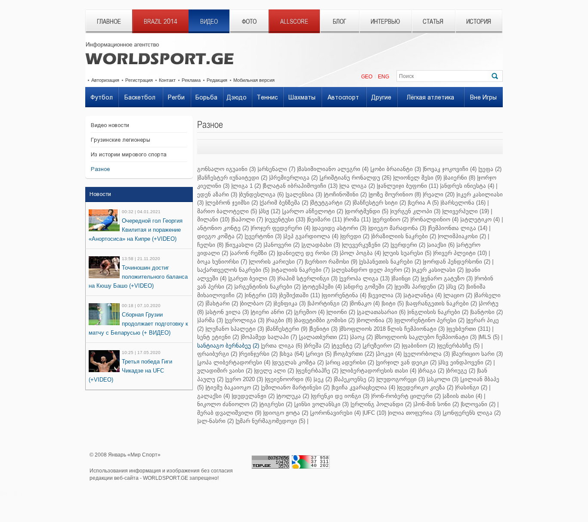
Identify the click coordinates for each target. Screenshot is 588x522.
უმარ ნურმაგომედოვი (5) (271, 421)
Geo (366, 77)
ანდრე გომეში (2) (369, 286)
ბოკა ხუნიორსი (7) (222, 261)
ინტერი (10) (261, 295)
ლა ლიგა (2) (357, 186)
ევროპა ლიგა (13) (365, 278)
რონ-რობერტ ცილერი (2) (406, 396)
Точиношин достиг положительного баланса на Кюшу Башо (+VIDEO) (138, 276)
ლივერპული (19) (466, 211)
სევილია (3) (385, 295)
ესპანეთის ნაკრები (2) (390, 261)
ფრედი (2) (355, 236)
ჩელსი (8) (210, 245)
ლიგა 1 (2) (246, 186)
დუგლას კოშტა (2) (298, 362)
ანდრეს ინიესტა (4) (467, 186)
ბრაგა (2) (431, 370)
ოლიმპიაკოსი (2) (462, 236)
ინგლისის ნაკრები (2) (438, 312)
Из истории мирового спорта (129, 154)
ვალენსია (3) (304, 194)
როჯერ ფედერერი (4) (281, 228)
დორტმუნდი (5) (367, 211)
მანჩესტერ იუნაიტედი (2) (232, 177)
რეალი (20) (439, 194)
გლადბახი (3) (321, 245)
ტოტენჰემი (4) (322, 286)
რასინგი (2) (471, 387)
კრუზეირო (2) (382, 345)
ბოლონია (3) (375, 320)
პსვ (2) (455, 286)
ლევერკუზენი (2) (366, 245)
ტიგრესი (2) (276, 404)
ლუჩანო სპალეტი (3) (235, 329)
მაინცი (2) (406, 278)
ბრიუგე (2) (461, 370)
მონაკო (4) (365, 303)
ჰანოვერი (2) (282, 245)
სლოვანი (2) (478, 404)
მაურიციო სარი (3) (478, 354)
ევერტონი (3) (264, 236)
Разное (100, 169)
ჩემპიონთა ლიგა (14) (458, 228)
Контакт (167, 80)
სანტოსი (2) (487, 312)
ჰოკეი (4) (389, 354)
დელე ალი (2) (274, 370)
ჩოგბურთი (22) (354, 354)
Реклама (191, 80)
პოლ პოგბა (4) (361, 253)
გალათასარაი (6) (381, 312)
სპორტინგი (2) (328, 303)
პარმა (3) (210, 320)
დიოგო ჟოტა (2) (286, 413)
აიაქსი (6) (441, 245)
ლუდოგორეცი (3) (401, 379)
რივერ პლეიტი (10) (460, 253)
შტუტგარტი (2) (331, 202)
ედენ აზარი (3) (217, 194)
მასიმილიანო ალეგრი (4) (333, 169)
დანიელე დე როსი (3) (308, 253)
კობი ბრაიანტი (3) (396, 169)
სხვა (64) (292, 354)
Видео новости (110, 125)
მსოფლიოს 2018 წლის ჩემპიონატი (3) (392, 329)
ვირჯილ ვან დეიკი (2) (406, 362)
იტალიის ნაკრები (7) (301, 270)
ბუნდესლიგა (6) (262, 194)
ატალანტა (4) (423, 295)
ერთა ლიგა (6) (282, 345)
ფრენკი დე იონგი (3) (340, 396)
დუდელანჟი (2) (254, 396)
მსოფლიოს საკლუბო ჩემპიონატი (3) (426, 337)
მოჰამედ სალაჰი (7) (269, 337)
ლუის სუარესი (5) (407, 253)
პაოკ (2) (362, 337)
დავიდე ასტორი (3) (339, 228)
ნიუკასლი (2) (244, 245)
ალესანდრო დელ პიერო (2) (371, 270)
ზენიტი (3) (323, 329)
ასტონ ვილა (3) (228, 312)
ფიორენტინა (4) (344, 295)
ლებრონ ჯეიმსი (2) (232, 202)
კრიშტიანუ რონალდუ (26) (356, 177)
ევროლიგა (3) (245, 320)
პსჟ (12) (270, 211)
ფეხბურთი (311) (469, 329)
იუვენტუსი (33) (285, 219)
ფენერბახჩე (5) (459, 345)
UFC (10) (375, 413)
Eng (383, 77)
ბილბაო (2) (256, 303)
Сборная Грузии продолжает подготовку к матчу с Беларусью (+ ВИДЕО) (138, 323)
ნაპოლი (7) (247, 219)
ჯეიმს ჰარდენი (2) (420, 286)
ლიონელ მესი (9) (418, 177)
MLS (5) (489, 337)
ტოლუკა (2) (293, 396)
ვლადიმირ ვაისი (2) (224, 370)
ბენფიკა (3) (290, 303)
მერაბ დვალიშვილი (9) (229, 413)
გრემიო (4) (310, 312)
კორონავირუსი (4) (336, 413)
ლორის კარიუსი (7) (276, 261)
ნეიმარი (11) (325, 219)
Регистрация (139, 80)
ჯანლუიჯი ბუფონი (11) (408, 186)
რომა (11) (358, 219)
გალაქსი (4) (213, 396)
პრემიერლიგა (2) (294, 177)
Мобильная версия (254, 80)
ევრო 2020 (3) (244, 379)
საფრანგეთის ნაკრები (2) (442, 303)
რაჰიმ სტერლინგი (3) (308, 278)
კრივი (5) (319, 354)
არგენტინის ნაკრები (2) (267, 286)
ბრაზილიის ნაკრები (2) (404, 236)
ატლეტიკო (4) (480, 219)
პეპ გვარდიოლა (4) (311, 236)
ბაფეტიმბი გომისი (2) (325, 320)
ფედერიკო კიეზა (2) (425, 387)
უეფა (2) (490, 169)
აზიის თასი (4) (463, 396)
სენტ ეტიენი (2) (218, 337)
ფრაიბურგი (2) (217, 354)
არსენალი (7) (277, 169)
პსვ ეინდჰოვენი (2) (465, 362)
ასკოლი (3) (443, 379)
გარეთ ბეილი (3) (252, 278)
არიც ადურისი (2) (350, 362)
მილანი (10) (213, 219)
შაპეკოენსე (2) (354, 379)
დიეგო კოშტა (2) (220, 236)
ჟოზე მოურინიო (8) (395, 194)
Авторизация (105, 80)
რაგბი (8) (279, 320)
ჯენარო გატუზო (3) (447, 278)
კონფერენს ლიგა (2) (472, 413)
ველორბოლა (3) (427, 354)
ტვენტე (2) (347, 345)
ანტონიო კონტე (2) (223, 228)
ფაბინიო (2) (419, 345)
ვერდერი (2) (408, 245)
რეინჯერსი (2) (259, 354)
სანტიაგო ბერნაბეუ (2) (228, 345)
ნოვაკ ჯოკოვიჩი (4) (450, 169)
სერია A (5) (424, 202)
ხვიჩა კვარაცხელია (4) (364, 387)
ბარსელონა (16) (464, 202)
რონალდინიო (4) (435, 219)
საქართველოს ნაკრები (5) (233, 270)
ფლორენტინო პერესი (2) (430, 320)
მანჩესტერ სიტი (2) (380, 202)
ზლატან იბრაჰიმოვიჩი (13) (300, 186)
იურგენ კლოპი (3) (415, 211)
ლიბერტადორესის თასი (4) (378, 370)
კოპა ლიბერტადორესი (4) (234, 362)
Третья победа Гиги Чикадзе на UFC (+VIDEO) (130, 370)
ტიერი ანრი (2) (272, 312)
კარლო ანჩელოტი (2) (313, 211)
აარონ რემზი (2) (253, 253)
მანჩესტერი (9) (287, 329)
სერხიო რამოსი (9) (331, 261)
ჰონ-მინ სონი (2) (437, 404)
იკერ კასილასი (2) (438, 270)
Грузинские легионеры (120, 140)
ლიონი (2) (341, 312)
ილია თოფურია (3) (415, 413)
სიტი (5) (393, 303)
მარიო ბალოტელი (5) (227, 211)
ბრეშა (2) (317, 345)
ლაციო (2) (458, 295)
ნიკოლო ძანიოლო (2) (227, 404)
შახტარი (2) (222, 303)
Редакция (217, 80)
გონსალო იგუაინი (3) (226, 169)
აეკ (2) (323, 379)
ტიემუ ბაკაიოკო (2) (233, 387)
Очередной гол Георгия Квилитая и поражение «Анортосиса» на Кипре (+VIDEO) (136, 230)
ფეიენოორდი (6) (289, 379)
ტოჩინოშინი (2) (346, 194)
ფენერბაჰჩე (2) (317, 370)
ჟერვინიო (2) (391, 219)
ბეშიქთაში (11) (300, 295)
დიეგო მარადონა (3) (397, 228)
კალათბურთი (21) (324, 337)
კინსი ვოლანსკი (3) (322, 404)
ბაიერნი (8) (460, 177)
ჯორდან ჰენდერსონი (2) (457, 261)
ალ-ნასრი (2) (216, 421)
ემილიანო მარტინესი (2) (296, 387)
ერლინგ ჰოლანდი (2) (382, 404)
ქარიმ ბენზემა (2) (284, 202)
